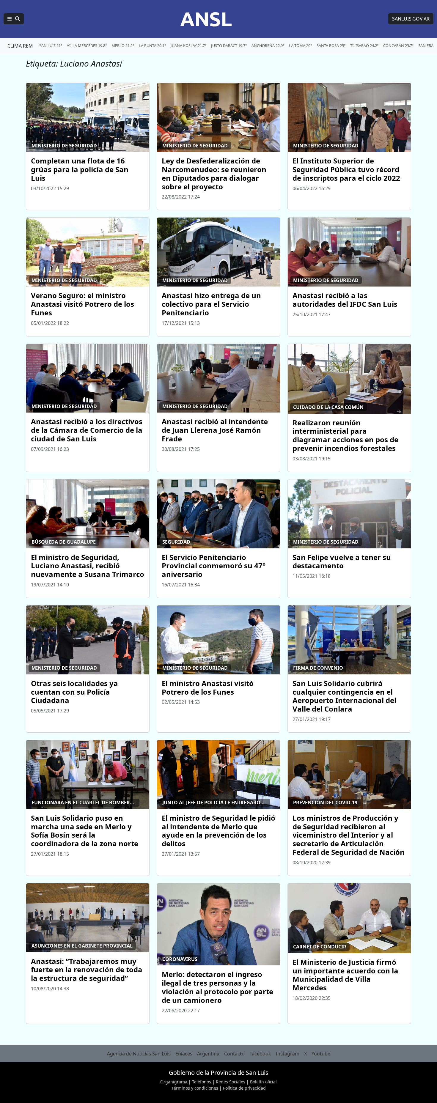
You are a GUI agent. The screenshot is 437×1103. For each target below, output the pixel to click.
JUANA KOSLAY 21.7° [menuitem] (188, 45)
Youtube (321, 1053)
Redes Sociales (230, 1082)
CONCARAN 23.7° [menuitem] (398, 45)
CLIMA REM (20, 46)
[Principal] (14, 18)
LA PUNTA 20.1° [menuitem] (152, 45)
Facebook (260, 1053)
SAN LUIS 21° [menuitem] (50, 45)
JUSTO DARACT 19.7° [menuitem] (229, 45)
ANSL (206, 18)
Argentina (208, 1053)
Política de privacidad (244, 1088)
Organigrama (173, 1082)
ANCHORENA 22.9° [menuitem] (267, 45)
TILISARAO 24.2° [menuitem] (364, 45)
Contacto (234, 1053)
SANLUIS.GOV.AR (411, 18)
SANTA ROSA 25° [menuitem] (331, 45)
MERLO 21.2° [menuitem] (122, 45)
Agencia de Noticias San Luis (139, 1053)
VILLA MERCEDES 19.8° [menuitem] (87, 45)
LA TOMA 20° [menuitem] (300, 45)
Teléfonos (201, 1082)
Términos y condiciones (195, 1088)
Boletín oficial (263, 1082)
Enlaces (183, 1053)
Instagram (287, 1053)
